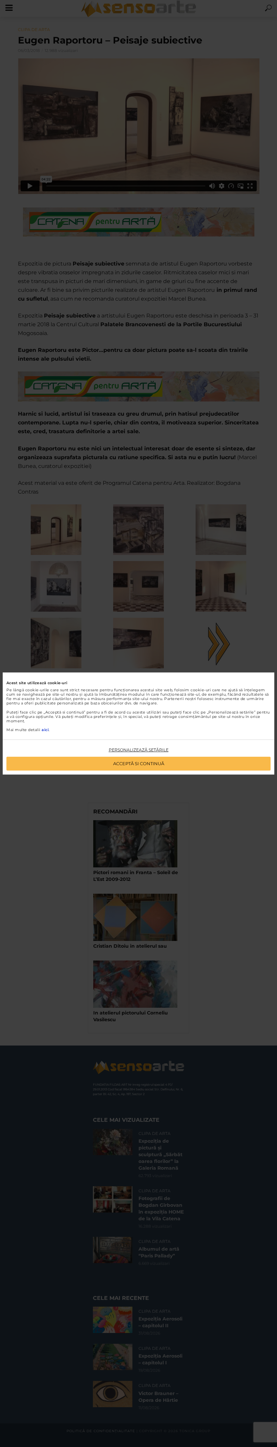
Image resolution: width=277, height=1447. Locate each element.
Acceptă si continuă (138, 763)
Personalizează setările (139, 749)
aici (45, 729)
